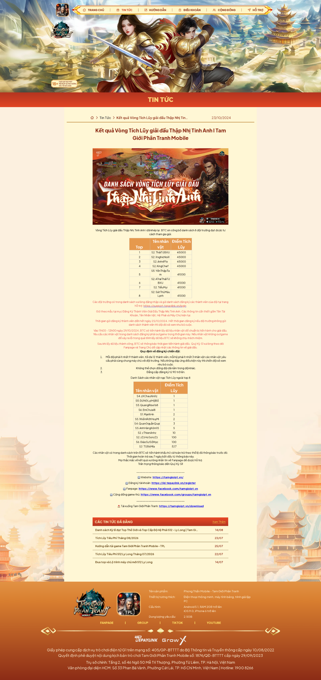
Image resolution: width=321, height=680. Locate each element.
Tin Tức (105, 117)
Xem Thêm (219, 521)
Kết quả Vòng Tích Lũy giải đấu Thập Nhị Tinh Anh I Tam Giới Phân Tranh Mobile (151, 117)
